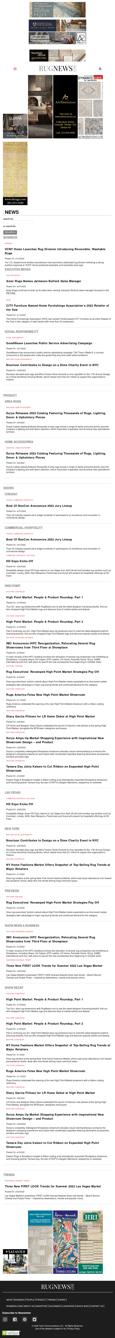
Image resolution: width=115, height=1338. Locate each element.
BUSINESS (19, 1299)
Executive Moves (18, 269)
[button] (11, 1334)
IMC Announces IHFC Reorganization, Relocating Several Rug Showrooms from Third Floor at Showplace (50, 645)
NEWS (9, 1299)
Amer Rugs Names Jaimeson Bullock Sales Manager (43, 281)
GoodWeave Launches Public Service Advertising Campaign (49, 343)
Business (10, 237)
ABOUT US (29, 1306)
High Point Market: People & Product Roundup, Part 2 (44, 621)
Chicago (11, 494)
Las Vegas (12, 792)
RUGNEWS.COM (14, 1306)
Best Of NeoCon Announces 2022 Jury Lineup (39, 506)
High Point (12, 585)
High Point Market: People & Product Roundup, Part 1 (44, 597)
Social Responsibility (21, 331)
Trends (9, 1174)
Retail (11, 293)
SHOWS (61, 1299)
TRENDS (52, 1299)
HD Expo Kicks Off (19, 561)
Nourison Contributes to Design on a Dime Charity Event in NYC (52, 365)
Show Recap (14, 987)
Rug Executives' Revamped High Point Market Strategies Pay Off (52, 672)
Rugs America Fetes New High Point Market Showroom (45, 695)
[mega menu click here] (15, 69)
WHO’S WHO (82, 1306)
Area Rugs (13, 401)
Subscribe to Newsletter (16, 1313)
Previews (12, 890)
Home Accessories (19, 441)
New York (12, 828)
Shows (8, 488)
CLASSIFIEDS (68, 1306)
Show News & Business (22, 925)
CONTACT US (96, 1306)
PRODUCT (41, 1299)
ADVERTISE (41, 1306)
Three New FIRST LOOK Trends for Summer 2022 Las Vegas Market (54, 966)
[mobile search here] (100, 69)
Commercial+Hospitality (24, 527)
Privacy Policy (73, 1328)
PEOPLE (30, 1299)
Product (10, 395)
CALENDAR (54, 1306)
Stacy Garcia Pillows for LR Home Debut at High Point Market (50, 716)
